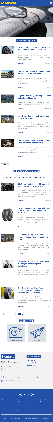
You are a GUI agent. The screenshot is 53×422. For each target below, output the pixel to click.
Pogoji (5, 418)
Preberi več (21, 63)
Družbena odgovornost (19, 399)
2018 (31, 177)
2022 (15, 177)
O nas (3, 399)
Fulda (28, 405)
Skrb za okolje (17, 401)
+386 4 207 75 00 (9, 380)
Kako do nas (30, 360)
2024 (7, 177)
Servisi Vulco (29, 410)
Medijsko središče (43, 399)
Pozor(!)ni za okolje (18, 410)
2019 (27, 177)
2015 (43, 177)
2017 (35, 177)
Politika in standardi (18, 405)
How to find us (30, 362)
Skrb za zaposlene (18, 403)
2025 (3, 177)
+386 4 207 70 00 (44, 377)
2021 (19, 177)
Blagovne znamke (30, 399)
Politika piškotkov (45, 418)
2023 (11, 177)
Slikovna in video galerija (45, 403)
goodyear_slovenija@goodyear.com (14, 377)
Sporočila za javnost (44, 401)
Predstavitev (4, 401)
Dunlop (28, 403)
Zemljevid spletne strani (15, 418)
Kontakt (3, 410)
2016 (39, 177)
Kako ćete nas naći (31, 365)
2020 (23, 177)
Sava (28, 408)
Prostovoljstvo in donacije (19, 408)
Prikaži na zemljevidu (35, 356)
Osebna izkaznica (5, 403)
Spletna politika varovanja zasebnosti (31, 418)
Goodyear (29, 401)
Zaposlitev (4, 405)
